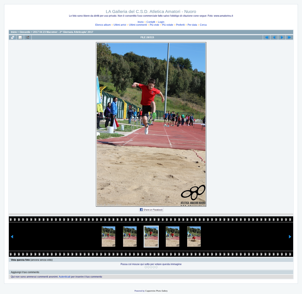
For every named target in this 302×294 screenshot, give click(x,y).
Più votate (167, 24)
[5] (156, 267)
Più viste (154, 24)
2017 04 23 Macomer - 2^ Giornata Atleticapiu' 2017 (63, 32)
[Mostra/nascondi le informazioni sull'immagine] (20, 37)
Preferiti (180, 24)
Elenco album (103, 24)
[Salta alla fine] (289, 37)
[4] (153, 267)
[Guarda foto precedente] (274, 37)
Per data (192, 24)
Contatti (150, 22)
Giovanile (25, 32)
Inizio (141, 22)
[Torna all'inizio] (266, 37)
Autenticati (64, 276)
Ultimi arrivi (120, 24)
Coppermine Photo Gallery (156, 291)
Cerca (203, 24)
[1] (145, 267)
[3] (151, 267)
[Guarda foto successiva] (282, 37)
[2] (148, 267)
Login (161, 22)
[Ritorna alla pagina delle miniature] (12, 37)
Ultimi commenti (138, 24)
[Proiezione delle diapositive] (27, 37)
